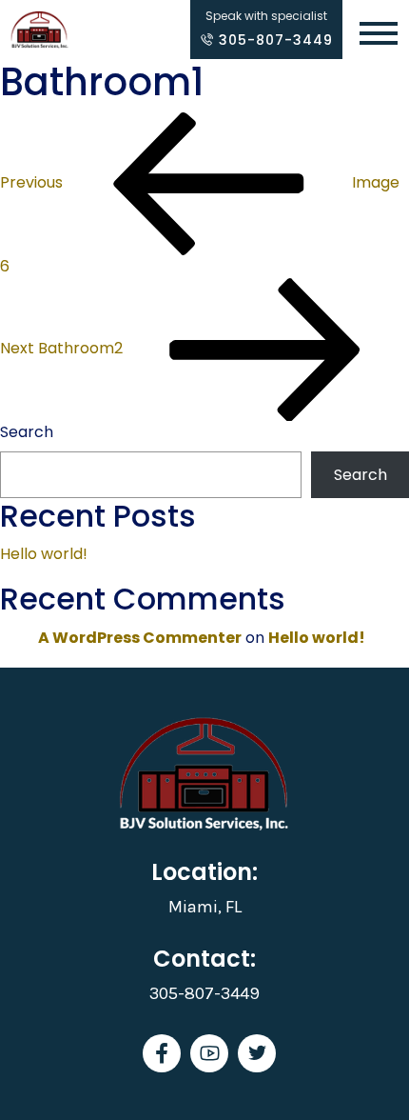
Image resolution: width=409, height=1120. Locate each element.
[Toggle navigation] (378, 34)
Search (26, 432)
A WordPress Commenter (140, 638)
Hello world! (44, 554)
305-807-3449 (273, 40)
